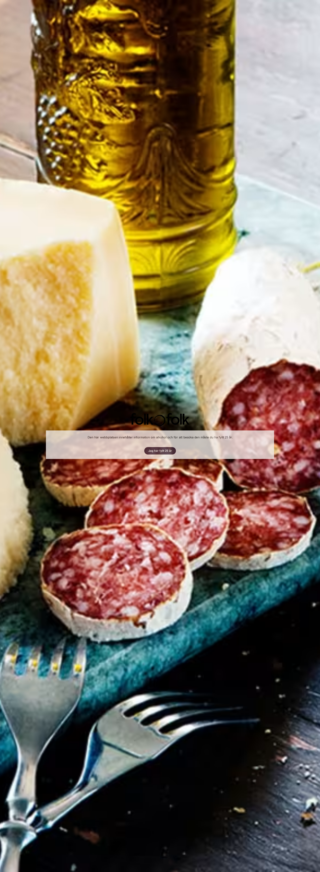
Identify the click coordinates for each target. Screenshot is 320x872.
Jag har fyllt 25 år (160, 450)
